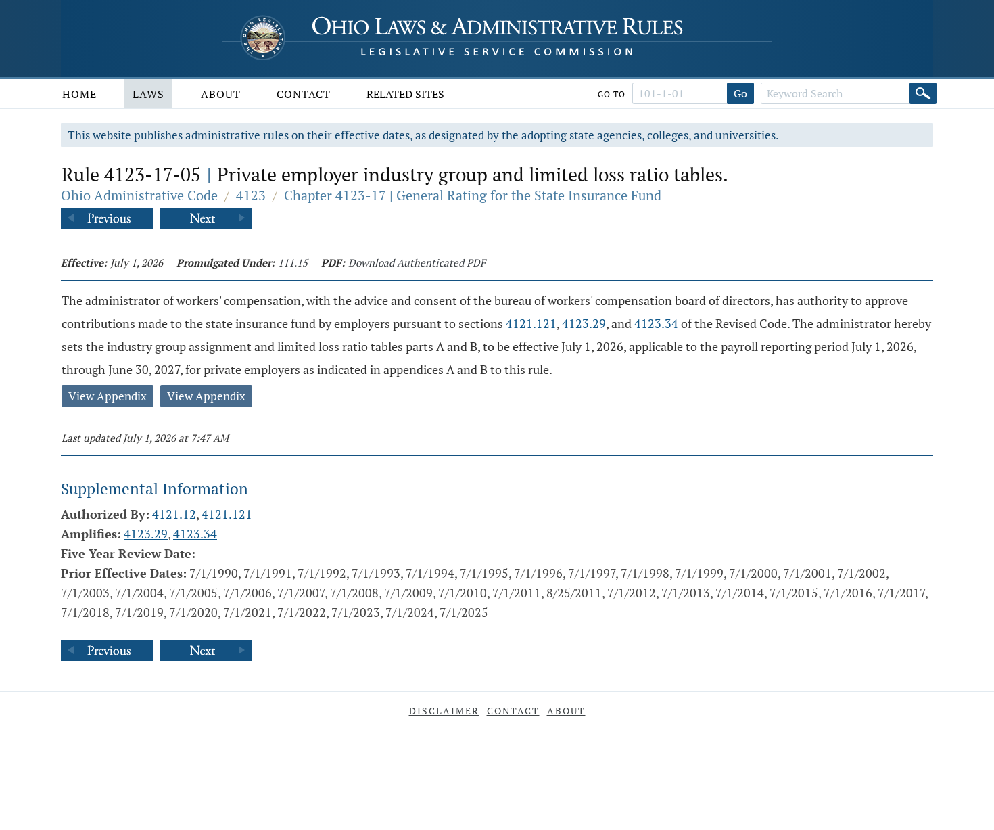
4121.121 (531, 323)
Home (79, 94)
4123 (251, 195)
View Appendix (107, 396)
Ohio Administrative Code (139, 195)
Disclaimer (444, 710)
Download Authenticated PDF (417, 262)
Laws (148, 94)
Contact (304, 94)
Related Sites (405, 94)
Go (740, 93)
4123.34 (656, 323)
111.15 (293, 262)
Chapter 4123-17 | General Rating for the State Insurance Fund (472, 195)
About (221, 94)
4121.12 (174, 514)
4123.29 (584, 323)
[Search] (923, 93)
